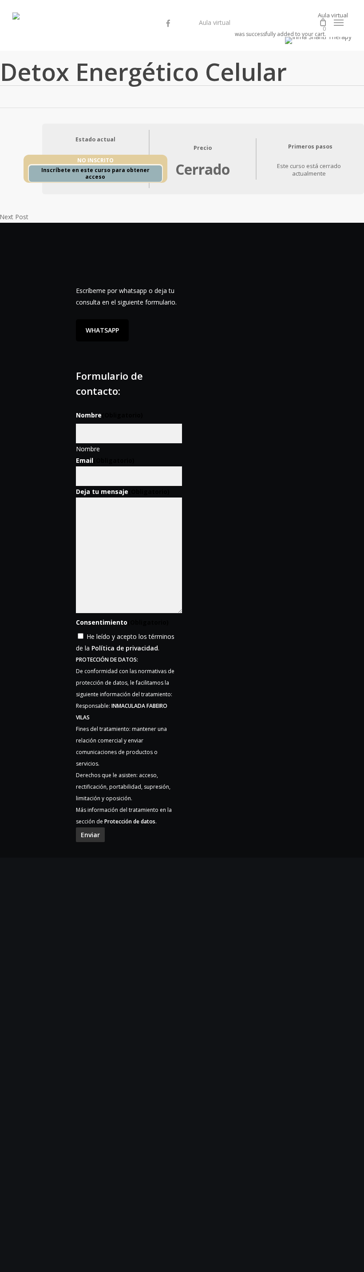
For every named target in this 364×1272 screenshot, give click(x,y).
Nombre (88, 449)
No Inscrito (95, 160)
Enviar (90, 835)
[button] (339, 22)
